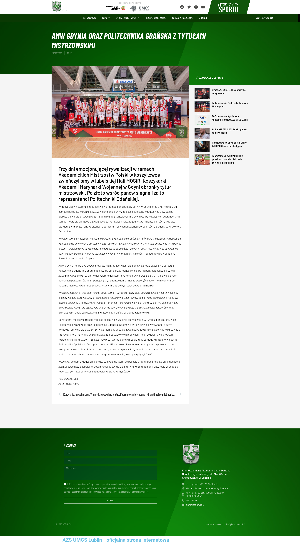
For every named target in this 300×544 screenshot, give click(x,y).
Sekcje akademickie (156, 17)
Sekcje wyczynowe (126, 17)
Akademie (204, 17)
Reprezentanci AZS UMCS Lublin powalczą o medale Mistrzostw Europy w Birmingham (227, 159)
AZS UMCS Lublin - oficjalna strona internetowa (115, 540)
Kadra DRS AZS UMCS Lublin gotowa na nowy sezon (229, 131)
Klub (104, 17)
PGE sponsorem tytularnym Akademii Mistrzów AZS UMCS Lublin (230, 117)
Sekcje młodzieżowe (182, 17)
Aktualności (89, 17)
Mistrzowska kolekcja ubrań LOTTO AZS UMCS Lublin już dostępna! (229, 144)
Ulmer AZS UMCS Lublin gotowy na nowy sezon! (229, 91)
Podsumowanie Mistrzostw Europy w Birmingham (230, 104)
